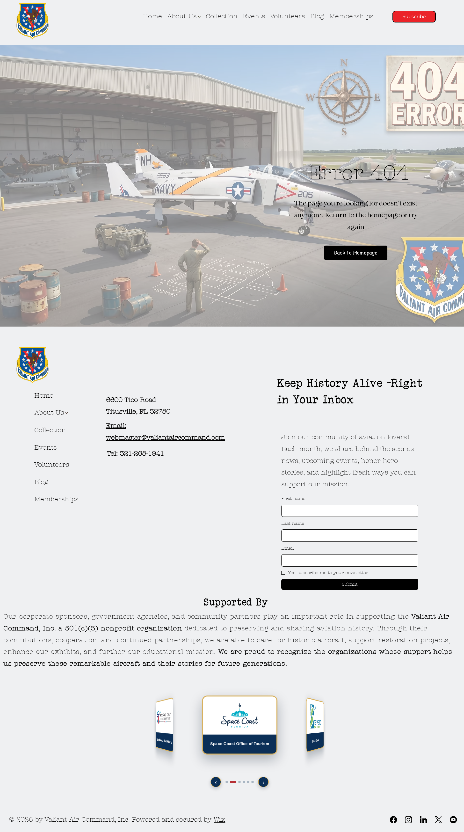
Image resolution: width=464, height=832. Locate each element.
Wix (219, 819)
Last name (292, 523)
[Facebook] (393, 819)
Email (287, 548)
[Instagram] (408, 819)
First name (293, 498)
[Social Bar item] (438, 819)
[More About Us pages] (199, 16)
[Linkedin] (423, 819)
